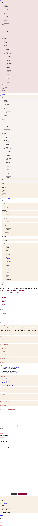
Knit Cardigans (6, 9)
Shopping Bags (8, 228)
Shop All (7, 246)
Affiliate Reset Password (6, 512)
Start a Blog (8, 82)
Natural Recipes (8, 63)
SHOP (3, 2)
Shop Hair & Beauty (3, 392)
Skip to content (3, 94)
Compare (5, 87)
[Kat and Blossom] (3, 503)
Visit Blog (5, 45)
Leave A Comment (3, 313)
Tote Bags (7, 31)
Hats (4, 105)
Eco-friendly (8, 78)
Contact (3, 500)
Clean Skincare (8, 56)
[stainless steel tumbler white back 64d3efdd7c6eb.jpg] (12, 290)
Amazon (7, 52)
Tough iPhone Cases (9, 35)
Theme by (1, 515)
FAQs (2, 501)
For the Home (8, 67)
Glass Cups (5, 42)
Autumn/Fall (9, 71)
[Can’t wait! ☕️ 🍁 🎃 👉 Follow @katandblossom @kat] (14, 455)
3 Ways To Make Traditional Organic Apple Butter (10, 371)
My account (4, 84)
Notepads (5, 20)
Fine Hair (8, 60)
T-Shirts (5, 5)
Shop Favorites (6, 46)
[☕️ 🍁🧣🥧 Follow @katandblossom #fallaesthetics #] (4, 454)
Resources (7, 49)
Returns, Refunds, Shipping (6, 508)
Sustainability (4, 509)
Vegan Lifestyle (8, 75)
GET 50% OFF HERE (3, 405)
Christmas (9, 70)
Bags (4, 27)
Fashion (7, 64)
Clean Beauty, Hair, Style (8, 53)
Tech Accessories (7, 34)
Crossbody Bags (8, 28)
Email (1, 428)
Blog (3, 497)
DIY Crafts (7, 74)
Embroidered (4, 38)
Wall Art (5, 13)
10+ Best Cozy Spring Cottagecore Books (9, 368)
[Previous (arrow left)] (0, 525)
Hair (6, 59)
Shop (3, 496)
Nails (6, 152)
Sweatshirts (6, 6)
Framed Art (7, 17)
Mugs (4, 41)
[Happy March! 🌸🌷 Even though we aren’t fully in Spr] (23, 466)
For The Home (4, 12)
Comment (1, 423)
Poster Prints (8, 16)
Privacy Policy (4, 505)
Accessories (4, 24)
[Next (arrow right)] (1, 525)
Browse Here (2, 362)
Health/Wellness (8, 81)
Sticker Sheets (6, 23)
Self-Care (7, 77)
